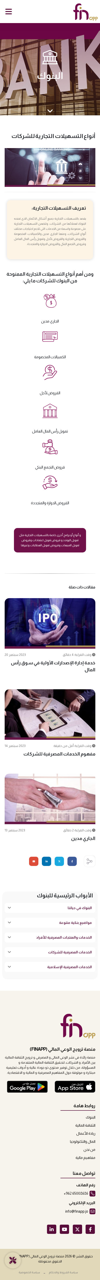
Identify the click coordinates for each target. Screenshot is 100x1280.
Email (33, 861)
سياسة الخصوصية (29, 1272)
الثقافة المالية (85, 1125)
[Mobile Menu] (8, 11)
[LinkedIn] (51, 1229)
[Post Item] (50, 623)
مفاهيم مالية (85, 1158)
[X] (77, 1229)
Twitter (59, 861)
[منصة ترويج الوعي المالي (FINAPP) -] (88, 12)
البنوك (50, 76)
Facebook (72, 861)
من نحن (89, 1150)
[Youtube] (64, 1229)
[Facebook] (90, 1229)
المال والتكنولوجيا (82, 1141)
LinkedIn (46, 861)
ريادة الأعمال (85, 1133)
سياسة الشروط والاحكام (63, 1272)
